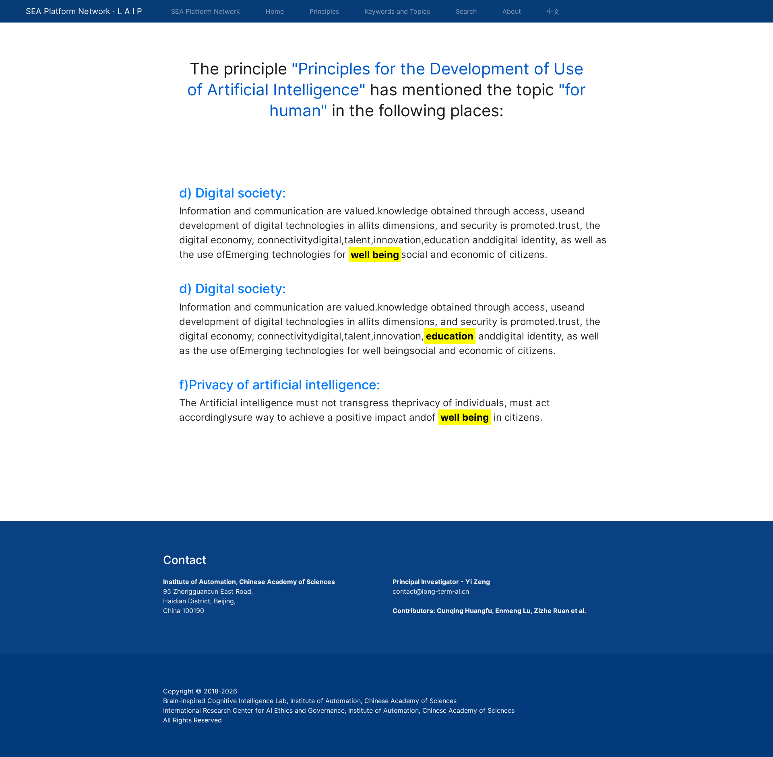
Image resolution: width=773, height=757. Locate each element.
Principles (324, 11)
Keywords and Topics (397, 11)
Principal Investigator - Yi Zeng (441, 582)
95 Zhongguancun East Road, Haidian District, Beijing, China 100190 (208, 601)
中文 (553, 11)
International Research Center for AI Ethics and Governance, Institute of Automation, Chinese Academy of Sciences (339, 710)
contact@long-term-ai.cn (431, 591)
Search (466, 11)
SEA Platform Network (205, 11)
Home (276, 11)
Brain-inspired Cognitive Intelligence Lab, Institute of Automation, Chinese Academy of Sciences (310, 701)
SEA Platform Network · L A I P (84, 11)
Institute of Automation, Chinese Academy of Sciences (249, 582)
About (511, 11)
